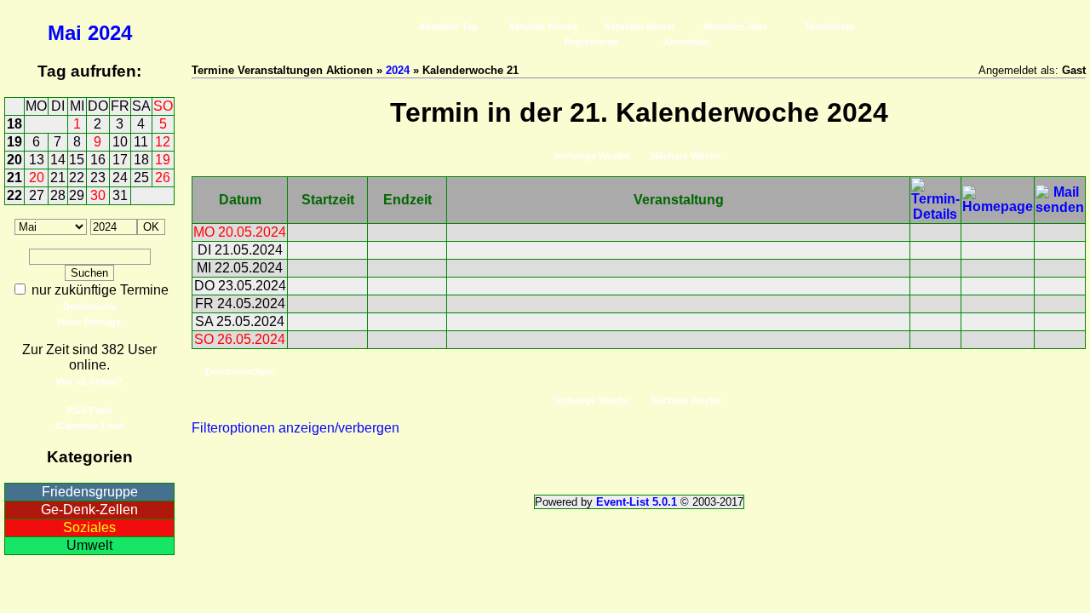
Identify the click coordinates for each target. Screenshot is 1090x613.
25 (141, 177)
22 (76, 177)
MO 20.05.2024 (239, 232)
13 (36, 159)
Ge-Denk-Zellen (89, 509)
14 (58, 159)
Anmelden (686, 42)
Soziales (89, 527)
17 (120, 159)
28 (58, 195)
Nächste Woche (686, 156)
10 (120, 142)
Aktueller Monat (639, 26)
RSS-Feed (89, 410)
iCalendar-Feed (89, 426)
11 (141, 142)
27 (36, 195)
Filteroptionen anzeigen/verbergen (295, 428)
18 (14, 124)
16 (98, 159)
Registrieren (591, 42)
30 (98, 195)
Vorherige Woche (591, 156)
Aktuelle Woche (543, 26)
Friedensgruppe (90, 491)
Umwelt (89, 545)
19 (14, 142)
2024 (110, 32)
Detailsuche (89, 306)
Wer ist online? (89, 381)
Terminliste (829, 26)
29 (76, 195)
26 (162, 177)
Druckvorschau (239, 371)
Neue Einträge (89, 322)
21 (14, 177)
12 (162, 142)
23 (98, 177)
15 (76, 159)
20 (14, 159)
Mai (65, 32)
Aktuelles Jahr (734, 26)
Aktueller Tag (448, 26)
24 (120, 177)
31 (120, 195)
